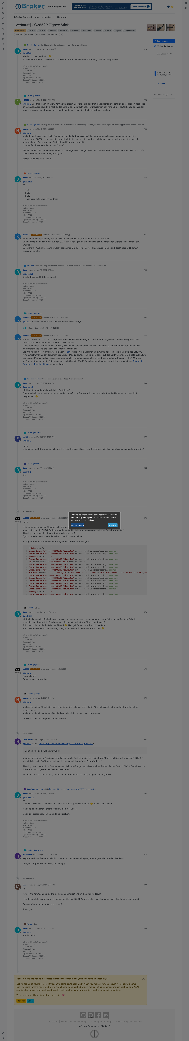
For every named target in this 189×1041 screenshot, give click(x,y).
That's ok (113, 525)
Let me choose (77, 525)
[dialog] (94, 520)
